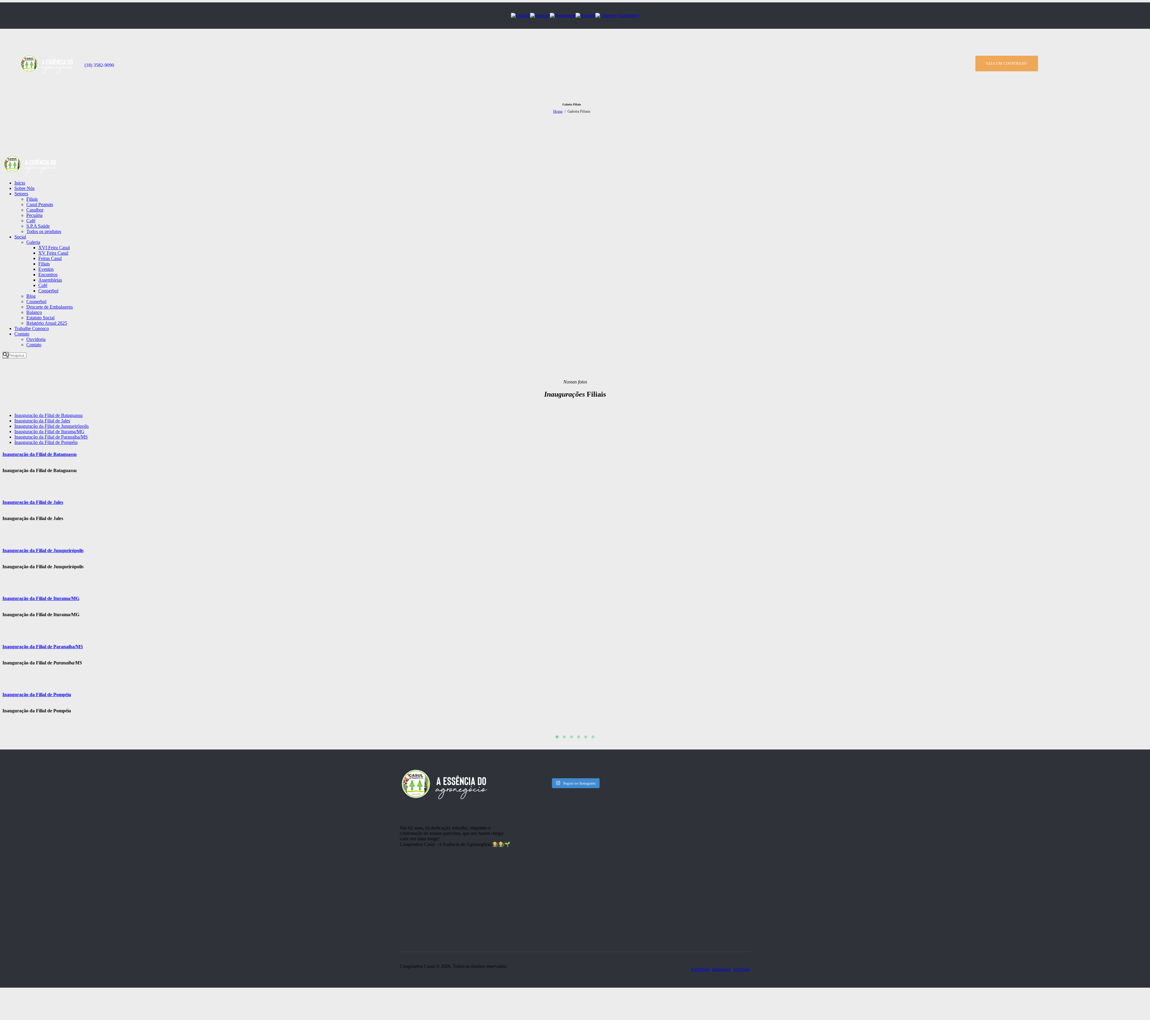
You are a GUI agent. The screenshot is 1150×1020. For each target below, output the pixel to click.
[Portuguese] (563, 15)
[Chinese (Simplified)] (617, 15)
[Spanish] (540, 15)
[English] (520, 15)
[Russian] (585, 15)
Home (558, 111)
